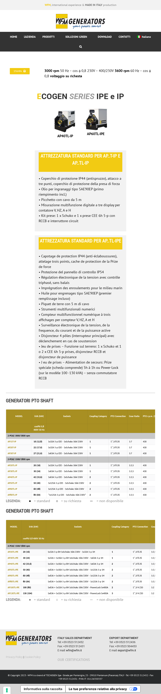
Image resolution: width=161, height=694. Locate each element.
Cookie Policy (33, 657)
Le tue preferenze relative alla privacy (98, 689)
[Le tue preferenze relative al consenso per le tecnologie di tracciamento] (7, 690)
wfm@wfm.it (74, 650)
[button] (80, 47)
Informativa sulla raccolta (43, 689)
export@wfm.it (127, 650)
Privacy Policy (14, 657)
